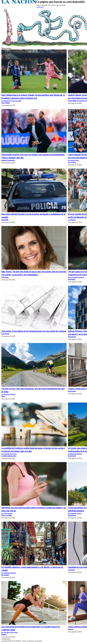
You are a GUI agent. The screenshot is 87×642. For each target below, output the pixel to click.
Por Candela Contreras (9, 454)
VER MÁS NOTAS (6, 639)
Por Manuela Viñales (75, 454)
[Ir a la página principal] (18, 3)
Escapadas (5, 575)
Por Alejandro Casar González (11, 101)
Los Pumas (72, 220)
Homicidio (4, 220)
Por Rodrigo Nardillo (8, 394)
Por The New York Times (9, 632)
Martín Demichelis (8, 160)
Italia (3, 396)
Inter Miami (5, 103)
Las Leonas (72, 162)
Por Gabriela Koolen (74, 513)
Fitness (3, 634)
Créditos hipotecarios (8, 456)
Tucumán (71, 570)
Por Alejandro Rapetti (8, 573)
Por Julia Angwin (7, 513)
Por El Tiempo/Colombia (76, 277)
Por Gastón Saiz (73, 160)
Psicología (5, 277)
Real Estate (5, 334)
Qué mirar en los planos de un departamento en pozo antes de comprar (33, 331)
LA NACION (40, 7)
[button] (34, 71)
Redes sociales (6, 515)
